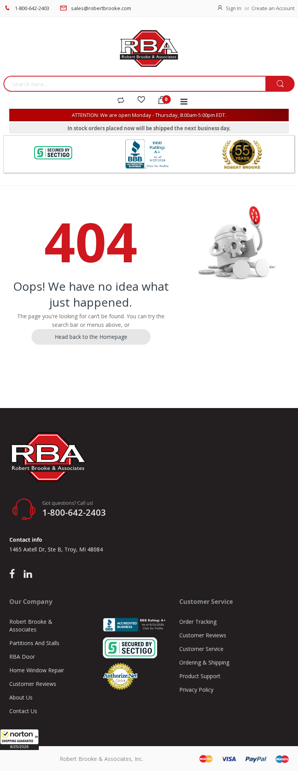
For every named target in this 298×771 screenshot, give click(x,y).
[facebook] (14, 574)
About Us (21, 697)
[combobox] (134, 84)
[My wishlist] (141, 100)
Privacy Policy (196, 689)
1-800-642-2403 (32, 8)
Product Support (199, 676)
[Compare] (120, 100)
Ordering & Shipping (204, 662)
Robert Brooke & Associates (30, 625)
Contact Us (23, 711)
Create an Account (273, 8)
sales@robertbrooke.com (101, 8)
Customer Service (201, 648)
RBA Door (22, 656)
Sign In (233, 8)
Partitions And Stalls (34, 643)
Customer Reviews (32, 683)
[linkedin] (28, 574)
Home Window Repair (36, 670)
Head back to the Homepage (91, 336)
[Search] (280, 84)
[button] (19, 739)
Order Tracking (198, 621)
